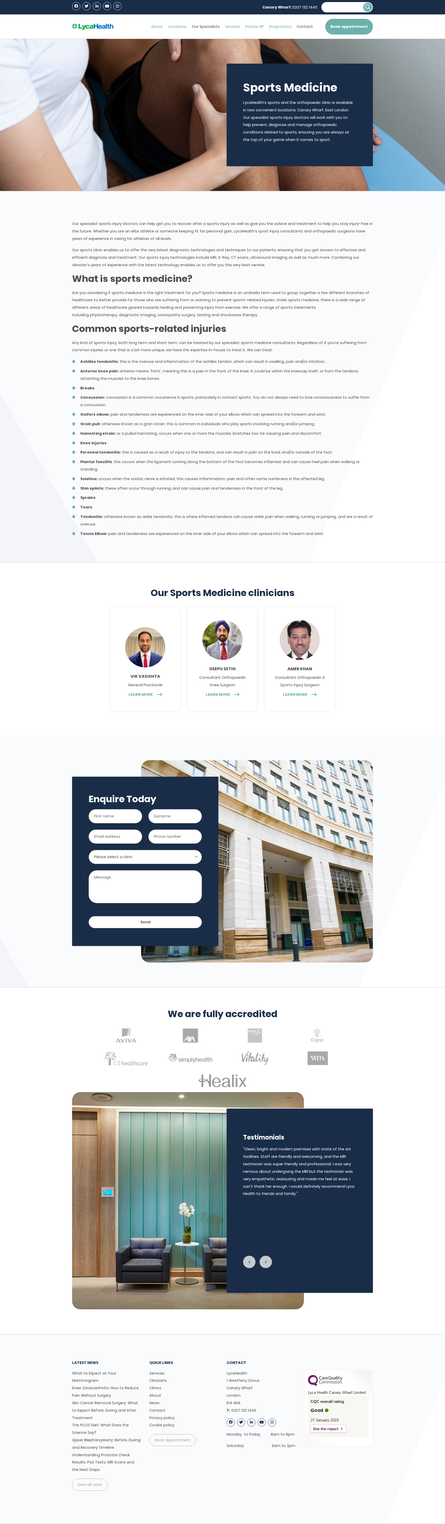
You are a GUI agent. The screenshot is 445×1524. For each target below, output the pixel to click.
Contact (305, 26)
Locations (177, 26)
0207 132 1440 (304, 7)
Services (232, 26)
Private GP (254, 26)
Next (266, 1262)
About (157, 26)
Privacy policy (162, 1417)
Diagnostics (280, 26)
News (154, 1402)
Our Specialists (206, 26)
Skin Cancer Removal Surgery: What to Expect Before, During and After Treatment (105, 1410)
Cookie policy (161, 1425)
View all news (90, 1484)
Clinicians (158, 1380)
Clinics (155, 1388)
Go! (368, 7)
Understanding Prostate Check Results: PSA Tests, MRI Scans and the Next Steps (103, 1462)
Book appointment (349, 26)
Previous (249, 1262)
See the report (325, 1429)
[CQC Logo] (325, 1385)
